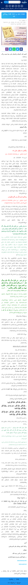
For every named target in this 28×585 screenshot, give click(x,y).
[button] (2, 2)
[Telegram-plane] (16, 6)
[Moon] (7, 6)
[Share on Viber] (6, 49)
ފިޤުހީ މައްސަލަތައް (6, 22)
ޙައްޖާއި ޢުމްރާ (23, 22)
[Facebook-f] (10, 6)
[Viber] (19, 6)
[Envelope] (22, 6)
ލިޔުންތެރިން (11, 579)
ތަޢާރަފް (17, 579)
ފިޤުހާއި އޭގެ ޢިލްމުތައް (15, 22)
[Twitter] (13, 6)
